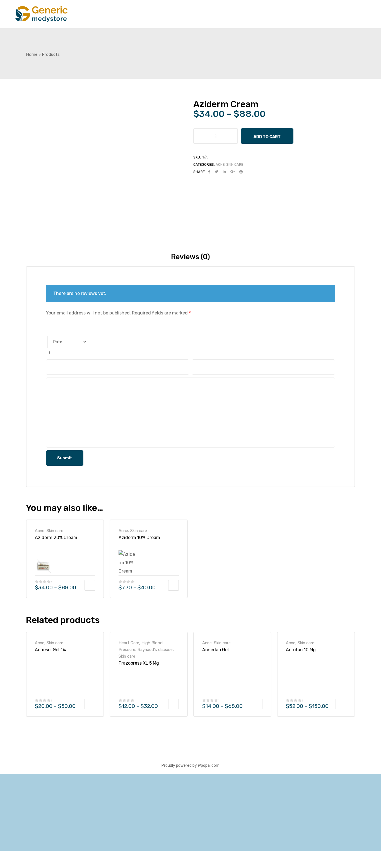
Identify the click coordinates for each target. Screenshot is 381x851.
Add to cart (267, 136)
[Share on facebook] (209, 172)
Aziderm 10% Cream (139, 537)
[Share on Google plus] (232, 172)
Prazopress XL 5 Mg (139, 663)
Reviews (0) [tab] (190, 257)
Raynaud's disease (155, 649)
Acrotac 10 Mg (301, 649)
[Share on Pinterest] (241, 172)
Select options (90, 585)
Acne (220, 164)
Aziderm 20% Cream (56, 537)
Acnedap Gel (215, 649)
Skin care (234, 164)
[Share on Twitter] (216, 172)
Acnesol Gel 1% (50, 649)
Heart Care (129, 642)
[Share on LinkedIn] (224, 172)
